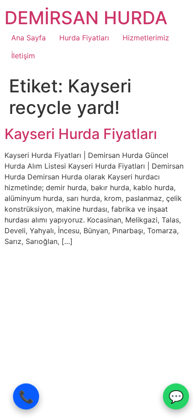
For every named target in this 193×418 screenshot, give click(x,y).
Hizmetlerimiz (146, 37)
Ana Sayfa (28, 37)
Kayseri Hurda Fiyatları (80, 134)
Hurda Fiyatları (84, 37)
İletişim (23, 55)
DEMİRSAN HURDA (85, 18)
